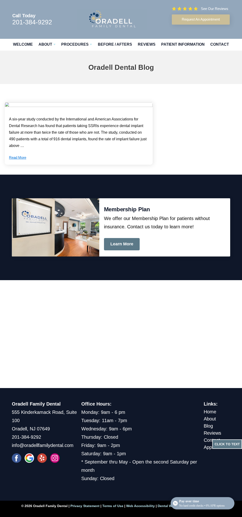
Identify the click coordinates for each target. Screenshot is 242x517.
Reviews (147, 44)
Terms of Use (112, 506)
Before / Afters (115, 44)
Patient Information (183, 44)
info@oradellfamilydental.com (42, 445)
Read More (17, 157)
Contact (219, 44)
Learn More (121, 244)
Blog (208, 426)
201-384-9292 (32, 22)
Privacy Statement (84, 506)
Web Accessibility (140, 506)
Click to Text (227, 444)
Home (210, 411)
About (45, 44)
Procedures (75, 44)
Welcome (23, 44)
